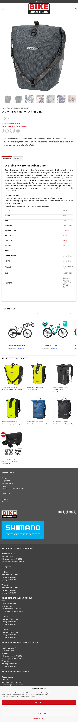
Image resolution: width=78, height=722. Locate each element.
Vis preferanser (39, 713)
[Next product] (3, 118)
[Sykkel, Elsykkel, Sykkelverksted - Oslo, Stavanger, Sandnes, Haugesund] (39, 8)
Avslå (38, 708)
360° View (66, 241)
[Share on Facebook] (7, 131)
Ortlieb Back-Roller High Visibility (12, 389)
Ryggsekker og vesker (20, 108)
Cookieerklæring (38, 718)
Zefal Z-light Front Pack (9, 461)
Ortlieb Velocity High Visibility (11, 424)
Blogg (4, 486)
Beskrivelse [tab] (7, 158)
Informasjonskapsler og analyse (13, 488)
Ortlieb (9, 126)
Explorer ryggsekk (58, 389)
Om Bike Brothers (8, 483)
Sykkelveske (23, 126)
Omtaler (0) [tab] (17, 158)
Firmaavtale (39, 1)
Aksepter (39, 702)
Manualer (5, 502)
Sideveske (15, 126)
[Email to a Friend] (14, 131)
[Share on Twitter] (10, 131)
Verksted (5, 499)
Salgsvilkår (6, 481)
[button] (3, 8)
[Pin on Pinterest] (18, 131)
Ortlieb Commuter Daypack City (37, 424)
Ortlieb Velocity (32, 389)
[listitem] (22, 332)
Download (66, 230)
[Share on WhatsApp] (3, 131)
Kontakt (4, 478)
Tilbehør (5, 108)
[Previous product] (7, 118)
